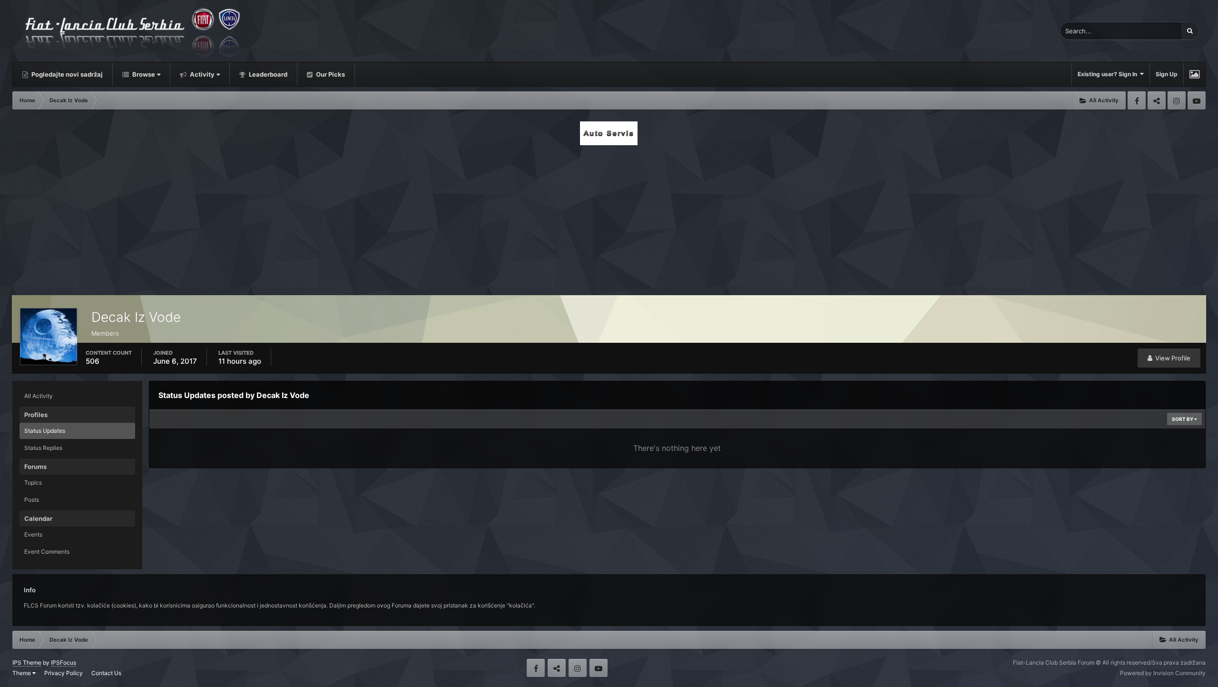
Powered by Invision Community (1163, 673)
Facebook (1137, 100)
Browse (143, 74)
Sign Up (1167, 74)
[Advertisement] (609, 217)
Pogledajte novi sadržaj (66, 74)
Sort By (1183, 419)
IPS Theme (26, 662)
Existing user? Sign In (1109, 74)
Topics (33, 482)
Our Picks (329, 74)
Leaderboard (267, 74)
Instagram (1177, 100)
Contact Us (106, 673)
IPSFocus (63, 662)
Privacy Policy (63, 673)
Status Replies (43, 447)
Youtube (1197, 100)
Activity (201, 74)
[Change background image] (1194, 74)
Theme (22, 673)
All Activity (38, 395)
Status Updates (44, 430)
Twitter (1157, 100)
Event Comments (46, 551)
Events (33, 534)
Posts (31, 499)
